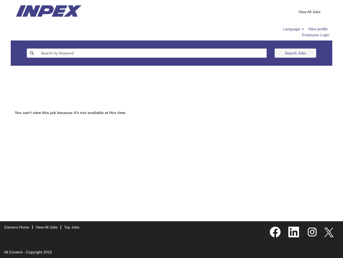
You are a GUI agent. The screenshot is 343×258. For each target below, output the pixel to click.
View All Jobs (309, 12)
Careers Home (16, 227)
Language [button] (292, 29)
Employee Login (315, 35)
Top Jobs (71, 227)
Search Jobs (295, 53)
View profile (318, 29)
